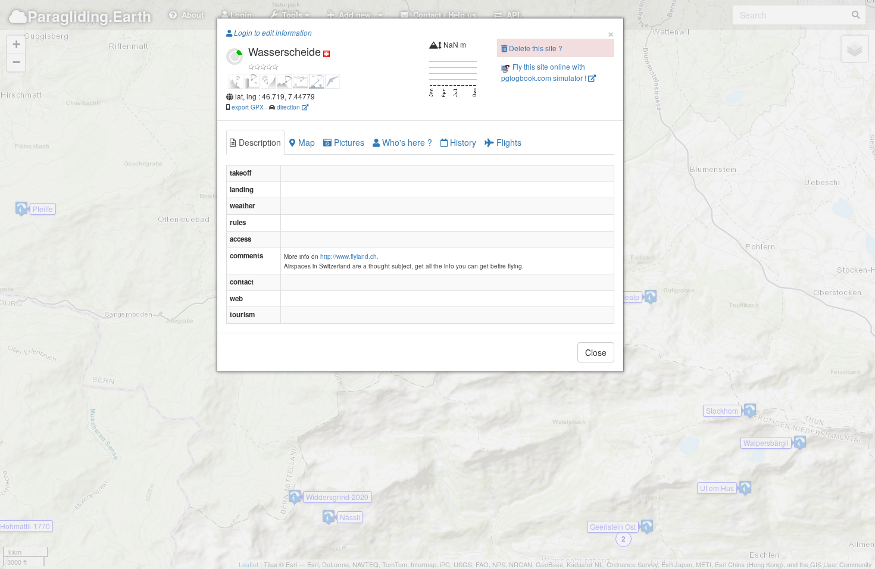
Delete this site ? (534, 48)
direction (289, 106)
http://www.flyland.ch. (349, 256)
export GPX (248, 106)
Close (596, 352)
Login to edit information (272, 32)
